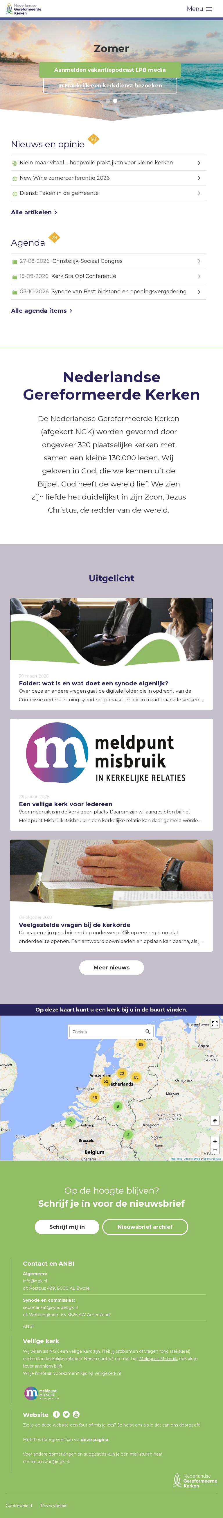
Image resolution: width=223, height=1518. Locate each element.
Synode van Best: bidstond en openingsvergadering (103, 291)
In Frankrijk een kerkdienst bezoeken (110, 85)
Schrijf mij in (67, 1227)
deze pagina (94, 1439)
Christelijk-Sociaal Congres (71, 261)
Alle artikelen (31, 212)
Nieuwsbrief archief (145, 1227)
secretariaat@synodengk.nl (50, 1307)
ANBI (28, 1326)
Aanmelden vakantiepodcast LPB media (110, 70)
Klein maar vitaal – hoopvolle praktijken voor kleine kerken (96, 162)
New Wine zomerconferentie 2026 (65, 178)
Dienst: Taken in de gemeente (59, 193)
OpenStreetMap (212, 1158)
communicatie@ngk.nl (46, 1461)
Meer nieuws (112, 967)
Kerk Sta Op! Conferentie (68, 276)
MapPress (176, 1158)
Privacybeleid (54, 1505)
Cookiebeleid (19, 1505)
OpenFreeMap (192, 1158)
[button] (108, 101)
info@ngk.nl (35, 1281)
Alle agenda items (39, 310)
